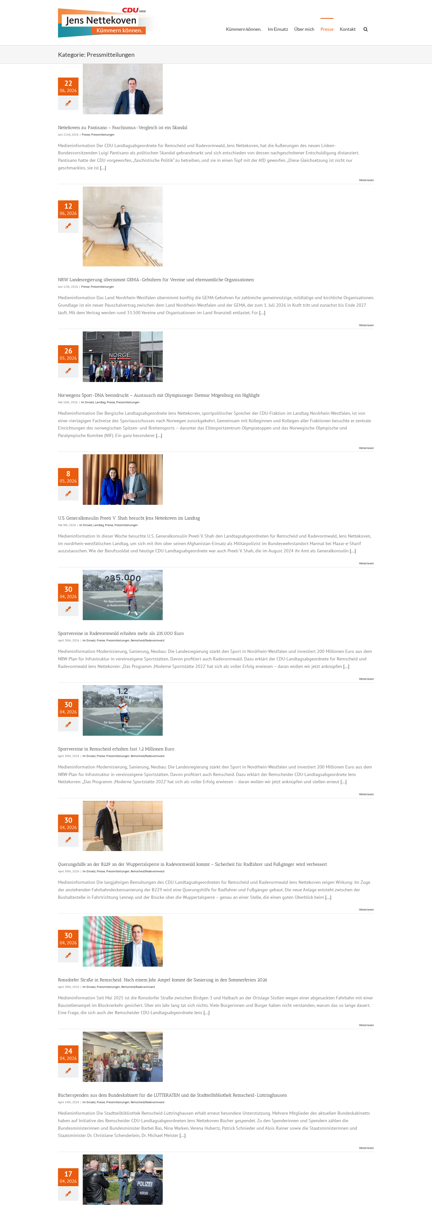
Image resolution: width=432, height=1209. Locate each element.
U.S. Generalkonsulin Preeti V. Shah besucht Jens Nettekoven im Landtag (129, 518)
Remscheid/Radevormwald (147, 640)
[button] (366, 28)
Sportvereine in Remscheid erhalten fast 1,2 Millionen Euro (116, 749)
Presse (86, 134)
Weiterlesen (366, 180)
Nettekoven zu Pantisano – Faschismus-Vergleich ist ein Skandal (123, 127)
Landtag (100, 402)
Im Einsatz (87, 402)
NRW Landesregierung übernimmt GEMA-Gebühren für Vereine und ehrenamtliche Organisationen (156, 279)
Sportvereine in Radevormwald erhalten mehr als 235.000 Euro (121, 633)
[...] (103, 168)
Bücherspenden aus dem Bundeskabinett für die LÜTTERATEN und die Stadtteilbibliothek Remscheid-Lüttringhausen (172, 1095)
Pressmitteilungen (102, 134)
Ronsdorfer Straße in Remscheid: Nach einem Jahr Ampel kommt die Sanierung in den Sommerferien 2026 (163, 980)
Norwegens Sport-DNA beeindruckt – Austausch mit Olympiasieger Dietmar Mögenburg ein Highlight (159, 395)
